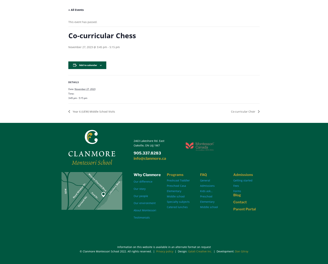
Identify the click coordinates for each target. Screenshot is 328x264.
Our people (141, 196)
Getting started (242, 180)
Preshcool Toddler (178, 180)
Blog (237, 195)
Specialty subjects (178, 202)
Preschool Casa (176, 186)
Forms (237, 191)
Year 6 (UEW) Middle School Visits (93, 111)
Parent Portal (244, 209)
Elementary (174, 191)
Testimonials (142, 217)
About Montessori (145, 210)
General (205, 180)
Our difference (143, 181)
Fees (236, 186)
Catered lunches (177, 207)
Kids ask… (206, 191)
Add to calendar (88, 65)
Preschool (206, 196)
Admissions (207, 186)
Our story (140, 189)
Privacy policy (164, 251)
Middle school (176, 196)
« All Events (76, 10)
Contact (240, 202)
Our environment (145, 203)
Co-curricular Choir (243, 111)
